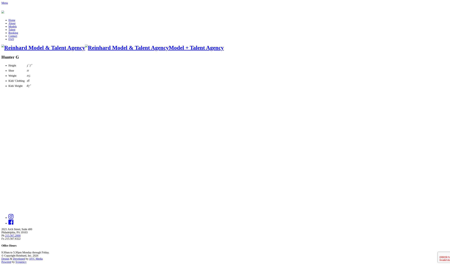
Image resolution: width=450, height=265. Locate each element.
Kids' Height (15, 85)
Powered (6, 261)
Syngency (21, 261)
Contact (12, 35)
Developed (19, 258)
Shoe (11, 70)
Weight (12, 75)
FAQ (11, 39)
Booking (13, 32)
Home (11, 20)
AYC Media (36, 258)
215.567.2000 (13, 235)
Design (5, 258)
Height (12, 65)
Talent (11, 29)
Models (12, 26)
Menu (4, 2)
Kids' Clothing (16, 80)
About (11, 23)
